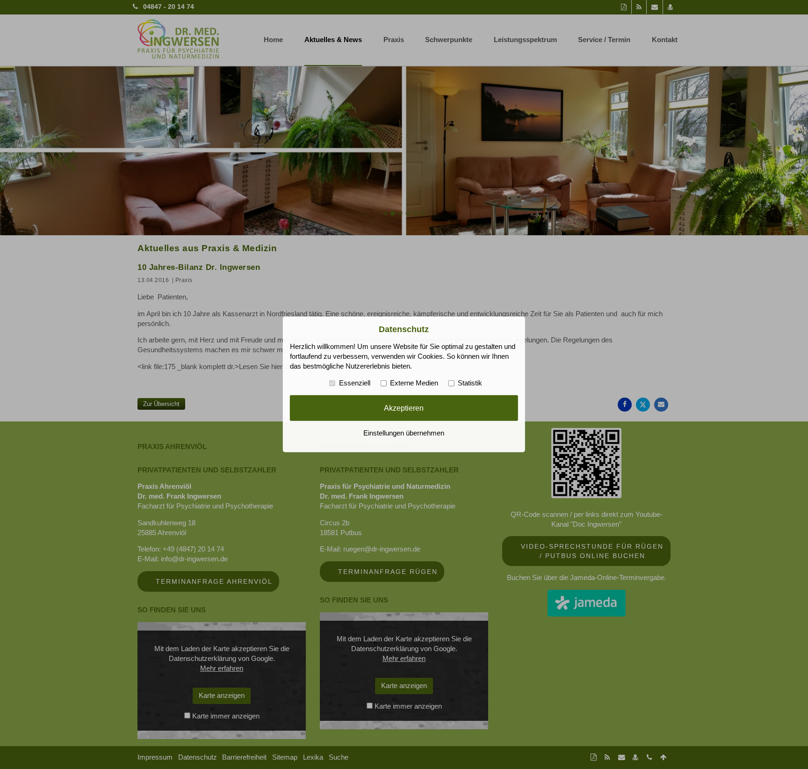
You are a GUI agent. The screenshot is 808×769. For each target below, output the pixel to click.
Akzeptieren (404, 408)
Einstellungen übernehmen (403, 433)
